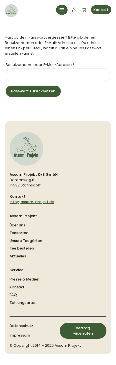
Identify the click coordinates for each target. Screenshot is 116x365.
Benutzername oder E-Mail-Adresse (50, 64)
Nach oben (95, 354)
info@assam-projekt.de (32, 201)
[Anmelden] (74, 10)
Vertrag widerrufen (83, 331)
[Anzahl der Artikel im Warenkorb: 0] (84, 10)
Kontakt (100, 9)
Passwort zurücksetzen (33, 91)
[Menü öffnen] (61, 10)
